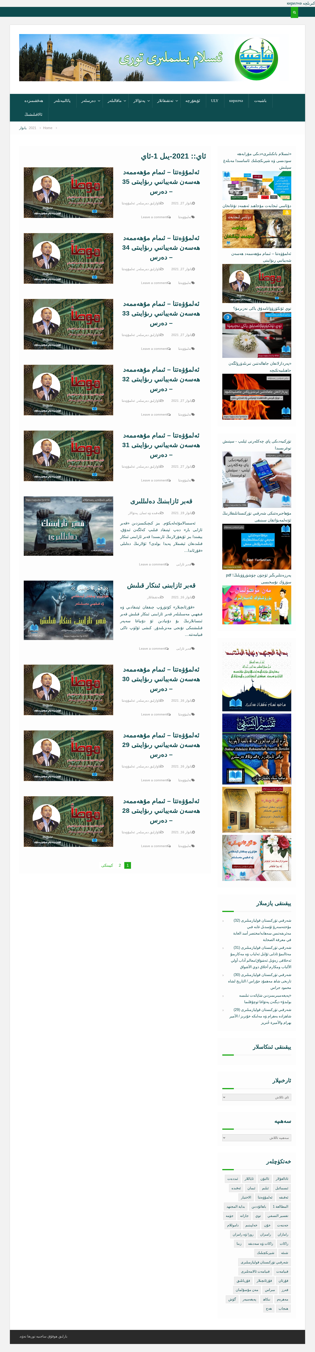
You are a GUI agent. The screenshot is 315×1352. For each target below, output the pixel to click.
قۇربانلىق (243, 1281)
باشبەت (260, 100)
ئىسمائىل (281, 1188)
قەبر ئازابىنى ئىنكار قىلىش (161, 585)
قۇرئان (283, 1281)
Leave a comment (154, 217)
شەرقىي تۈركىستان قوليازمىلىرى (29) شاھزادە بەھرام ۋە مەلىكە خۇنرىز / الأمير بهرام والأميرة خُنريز (260, 1016)
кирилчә (236, 100)
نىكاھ (266, 1299)
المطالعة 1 (280, 1206)
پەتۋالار (139, 100)
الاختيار (246, 1197)
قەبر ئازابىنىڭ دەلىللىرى (161, 501)
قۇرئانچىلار (264, 1281)
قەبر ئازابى (183, 564)
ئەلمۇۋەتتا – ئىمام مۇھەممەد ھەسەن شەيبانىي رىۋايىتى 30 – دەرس (161, 679)
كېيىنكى (107, 865)
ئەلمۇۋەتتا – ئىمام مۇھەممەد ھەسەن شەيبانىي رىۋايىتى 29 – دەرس (161, 745)
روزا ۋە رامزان (243, 1234)
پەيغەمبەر (249, 1299)
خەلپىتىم (251, 1225)
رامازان (283, 1234)
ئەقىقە (283, 1197)
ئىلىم (265, 1188)
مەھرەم (282, 1299)
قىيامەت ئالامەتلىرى (255, 1271)
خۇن (267, 1225)
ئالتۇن (264, 1179)
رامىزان (265, 1234)
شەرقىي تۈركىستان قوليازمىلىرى (264, 1262)
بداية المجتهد (235, 1206)
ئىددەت (232, 1179)
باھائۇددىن (259, 1206)
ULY (214, 100)
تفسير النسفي (277, 1216)
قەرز (285, 1290)
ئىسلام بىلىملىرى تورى (151, 75)
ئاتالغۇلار (282, 1179)
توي (258, 1216)
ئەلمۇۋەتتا (128, 203)
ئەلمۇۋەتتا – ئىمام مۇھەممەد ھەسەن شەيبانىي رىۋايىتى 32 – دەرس (161, 379)
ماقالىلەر (115, 100)
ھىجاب (283, 1308)
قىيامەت (282, 1271)
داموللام (233, 1225)
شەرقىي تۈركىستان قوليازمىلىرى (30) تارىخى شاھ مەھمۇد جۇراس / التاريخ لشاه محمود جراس (259, 981)
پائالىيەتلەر (62, 100)
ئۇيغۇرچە (192, 100)
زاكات (284, 1243)
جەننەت (282, 1225)
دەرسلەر (88, 100)
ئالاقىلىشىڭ (33, 114)
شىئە (284, 1253)
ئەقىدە (236, 1188)
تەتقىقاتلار (165, 100)
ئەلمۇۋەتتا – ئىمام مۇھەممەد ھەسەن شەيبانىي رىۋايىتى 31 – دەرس (161, 445)
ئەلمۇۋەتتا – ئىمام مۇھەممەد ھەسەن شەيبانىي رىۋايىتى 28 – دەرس (161, 810)
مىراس (270, 1290)
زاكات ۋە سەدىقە (260, 1243)
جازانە (244, 1216)
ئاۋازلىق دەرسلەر (148, 203)
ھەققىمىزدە (33, 100)
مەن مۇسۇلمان (247, 1290)
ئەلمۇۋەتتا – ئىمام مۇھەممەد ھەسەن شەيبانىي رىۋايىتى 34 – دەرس (161, 247)
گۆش (232, 1299)
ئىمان (251, 1188)
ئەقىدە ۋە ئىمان (150, 513)
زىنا (239, 1243)
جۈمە (229, 1216)
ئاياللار (249, 1179)
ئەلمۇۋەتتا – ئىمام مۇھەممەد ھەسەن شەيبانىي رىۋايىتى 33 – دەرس (161, 313)
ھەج (269, 1308)
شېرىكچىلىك (265, 1253)
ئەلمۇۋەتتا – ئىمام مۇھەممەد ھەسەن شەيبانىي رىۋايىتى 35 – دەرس (161, 181)
